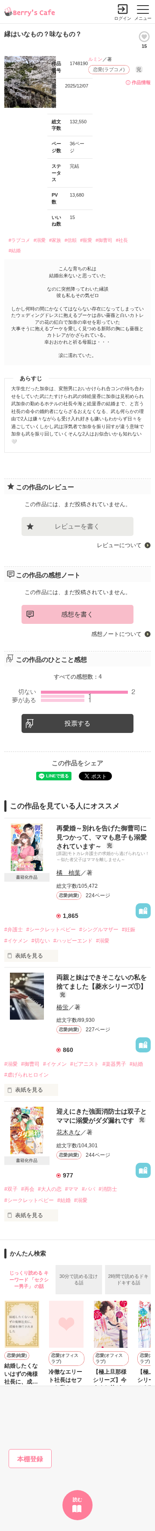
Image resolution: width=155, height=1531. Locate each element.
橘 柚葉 (68, 872)
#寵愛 (86, 240)
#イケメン (16, 941)
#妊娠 (128, 930)
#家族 (55, 240)
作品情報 (141, 82)
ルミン (95, 59)
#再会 (27, 1189)
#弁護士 (13, 930)
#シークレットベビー (51, 930)
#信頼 (71, 240)
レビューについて (119, 545)
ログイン (122, 18)
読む (77, 1499)
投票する (77, 723)
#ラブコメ (19, 240)
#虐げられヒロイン (26, 1075)
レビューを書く (77, 526)
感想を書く (77, 614)
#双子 (11, 1189)
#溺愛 (40, 240)
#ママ (71, 1189)
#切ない (40, 941)
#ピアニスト (84, 1064)
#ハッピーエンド (73, 941)
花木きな (68, 1132)
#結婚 (15, 250)
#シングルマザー (98, 930)
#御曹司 (104, 240)
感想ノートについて (116, 634)
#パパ (88, 1189)
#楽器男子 (114, 1064)
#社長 (122, 240)
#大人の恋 (50, 1189)
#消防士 (108, 1189)
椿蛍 (62, 1007)
